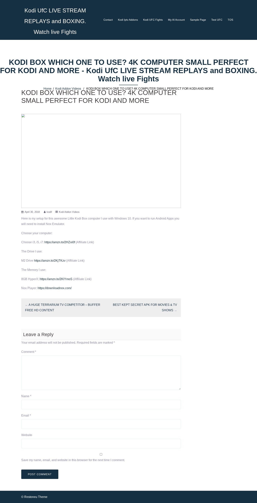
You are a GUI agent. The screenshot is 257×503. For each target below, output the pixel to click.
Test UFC (216, 19)
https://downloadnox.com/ (54, 288)
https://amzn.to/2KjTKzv (49, 260)
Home (47, 88)
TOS (230, 19)
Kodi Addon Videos (68, 88)
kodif (49, 212)
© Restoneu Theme (34, 496)
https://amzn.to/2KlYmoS (56, 279)
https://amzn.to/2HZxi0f (59, 242)
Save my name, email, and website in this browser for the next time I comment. (73, 460)
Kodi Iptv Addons (128, 19)
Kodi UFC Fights (153, 19)
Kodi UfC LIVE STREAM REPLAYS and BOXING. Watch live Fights (55, 21)
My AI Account (176, 19)
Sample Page (198, 19)
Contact (108, 19)
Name (26, 396)
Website (26, 435)
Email (26, 415)
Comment (28, 351)
